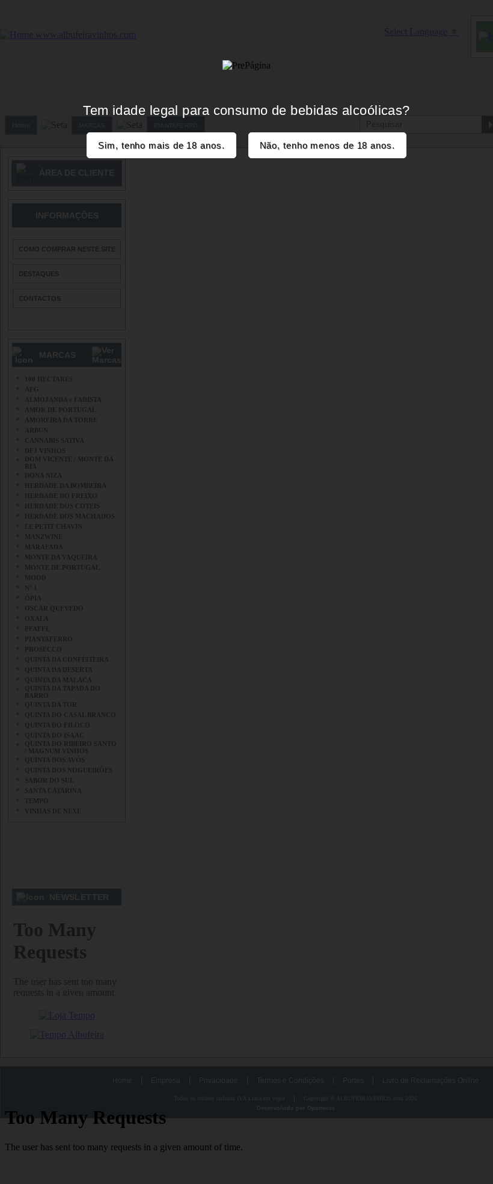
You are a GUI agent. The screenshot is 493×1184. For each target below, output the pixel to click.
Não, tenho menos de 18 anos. (327, 145)
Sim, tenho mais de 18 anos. (161, 145)
